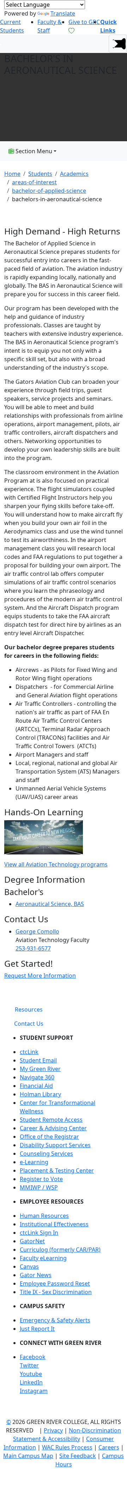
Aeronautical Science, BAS (50, 904)
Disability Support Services (55, 1145)
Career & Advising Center (53, 1128)
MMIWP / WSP (39, 1187)
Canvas (29, 1266)
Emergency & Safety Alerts (55, 1320)
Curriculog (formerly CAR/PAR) (60, 1249)
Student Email (38, 1060)
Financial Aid (36, 1086)
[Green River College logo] (1, 44)
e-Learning (34, 1162)
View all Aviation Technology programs (56, 864)
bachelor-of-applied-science (49, 191)
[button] (118, 44)
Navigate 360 (37, 1077)
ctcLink (29, 1052)
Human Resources (44, 1216)
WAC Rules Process (67, 1447)
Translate (62, 13)
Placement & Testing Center (57, 1170)
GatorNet (32, 1241)
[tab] (28, 1009)
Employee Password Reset (55, 1283)
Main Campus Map (28, 1456)
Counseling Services (46, 1153)
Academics (74, 174)
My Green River (40, 1069)
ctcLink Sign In (39, 1232)
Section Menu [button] (33, 151)
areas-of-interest (34, 182)
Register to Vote (41, 1179)
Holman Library (40, 1094)
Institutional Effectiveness (54, 1224)
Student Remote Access (51, 1119)
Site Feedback (77, 1456)
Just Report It (37, 1329)
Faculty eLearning (43, 1258)
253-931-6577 (33, 948)
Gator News (36, 1275)
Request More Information (40, 975)
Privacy (53, 1430)
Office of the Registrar (49, 1136)
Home (12, 174)
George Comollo (37, 931)
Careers (108, 1447)
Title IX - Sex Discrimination (56, 1292)
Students (40, 174)
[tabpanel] (63, 1217)
